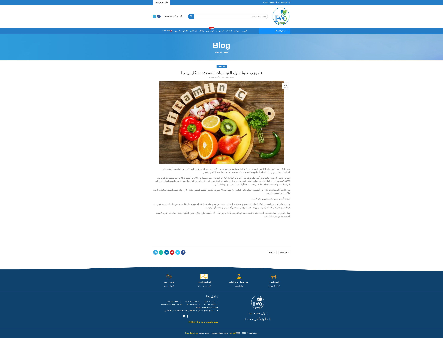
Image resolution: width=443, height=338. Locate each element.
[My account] (181, 16)
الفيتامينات (283, 252)
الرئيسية (226, 52)
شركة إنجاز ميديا (191, 333)
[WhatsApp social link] (161, 252)
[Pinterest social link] (172, 252)
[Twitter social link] (177, 252)
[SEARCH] (191, 16)
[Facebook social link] (159, 16)
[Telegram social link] (154, 16)
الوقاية (271, 252)
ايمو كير (233, 333)
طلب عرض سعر (161, 2)
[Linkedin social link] (166, 252)
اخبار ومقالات (218, 52)
